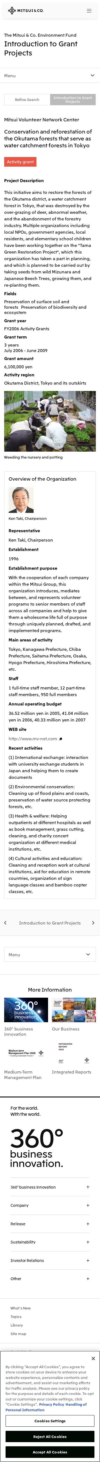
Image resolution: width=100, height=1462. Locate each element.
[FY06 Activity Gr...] (6, 923)
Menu (10, 75)
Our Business (65, 1029)
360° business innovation (18, 1031)
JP (69, 10)
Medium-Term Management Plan (23, 1074)
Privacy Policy (51, 1404)
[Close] (93, 1358)
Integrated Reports (71, 1072)
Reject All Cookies (50, 1436)
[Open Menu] (89, 11)
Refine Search (27, 99)
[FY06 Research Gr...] (94, 923)
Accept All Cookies (50, 1452)
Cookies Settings (50, 1420)
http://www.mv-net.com (33, 738)
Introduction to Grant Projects (73, 99)
